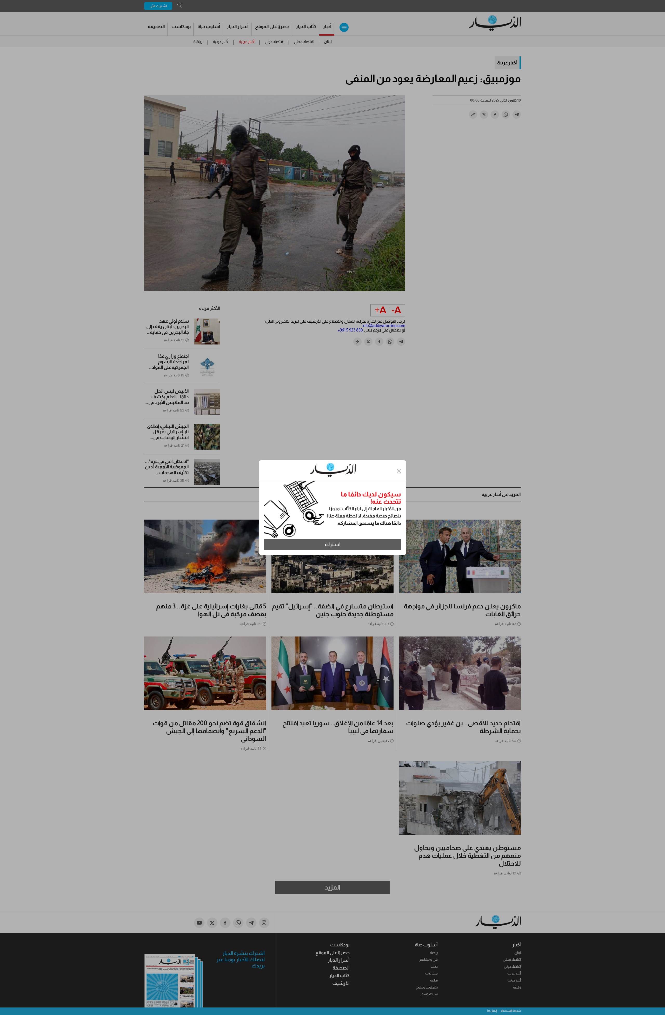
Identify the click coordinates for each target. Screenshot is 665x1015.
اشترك (333, 544)
